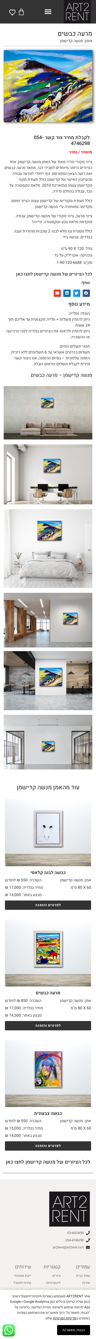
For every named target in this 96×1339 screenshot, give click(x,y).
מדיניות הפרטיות (64, 1318)
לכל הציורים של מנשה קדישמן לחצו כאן (54, 274)
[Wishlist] (12, 12)
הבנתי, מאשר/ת (74, 1330)
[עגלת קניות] (21, 11)
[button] (48, 11)
